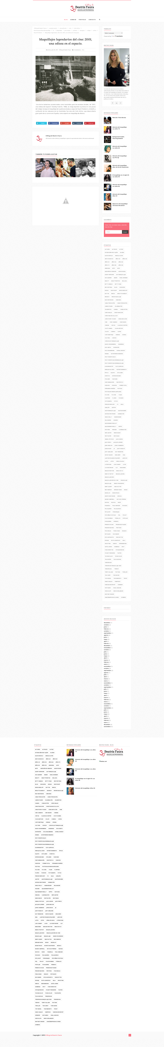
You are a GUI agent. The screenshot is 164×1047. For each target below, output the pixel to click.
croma (124, 334)
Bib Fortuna (108, 287)
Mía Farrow (108, 489)
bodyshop (114, 290)
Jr (114, 448)
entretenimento (122, 369)
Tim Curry (108, 575)
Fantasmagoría (109, 382)
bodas (106, 290)
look (124, 464)
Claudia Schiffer (122, 325)
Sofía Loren (108, 546)
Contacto (92, 19)
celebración (118, 306)
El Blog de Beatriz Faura (54, 136)
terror (116, 569)
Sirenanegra (123, 543)
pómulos (117, 518)
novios (113, 502)
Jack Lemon (119, 439)
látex (112, 461)
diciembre (107, 622)
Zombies (123, 597)
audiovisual (122, 271)
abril (105, 641)
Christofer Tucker (110, 319)
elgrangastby (109, 366)
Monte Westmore (110, 496)
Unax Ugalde (108, 581)
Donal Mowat (121, 350)
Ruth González (115, 540)
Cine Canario (113, 322)
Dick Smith (108, 347)
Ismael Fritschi (109, 439)
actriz (121, 249)
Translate (119, 36)
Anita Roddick (109, 259)
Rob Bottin (119, 537)
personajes (116, 512)
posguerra (108, 521)
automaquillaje (121, 274)
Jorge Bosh (108, 448)
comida (113, 331)
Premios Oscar (109, 524)
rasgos (124, 531)
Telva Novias (117, 559)
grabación (121, 414)
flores (114, 398)
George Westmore (110, 414)
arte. (118, 268)
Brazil (113, 293)
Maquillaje (124, 480)
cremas (118, 334)
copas (119, 331)
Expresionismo (116, 376)
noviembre (107, 647)
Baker (115, 278)
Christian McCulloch (111, 315)
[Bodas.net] (103, 761)
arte (113, 268)
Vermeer (120, 584)
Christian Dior (118, 312)
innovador (117, 433)
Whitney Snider (109, 594)
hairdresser (117, 417)
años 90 (120, 265)
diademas (121, 344)
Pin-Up (125, 515)
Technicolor (109, 556)
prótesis (118, 527)
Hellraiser (108, 420)
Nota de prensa (121, 499)
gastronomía (122, 410)
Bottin (107, 293)
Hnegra (114, 429)
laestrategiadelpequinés (112, 458)
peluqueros (117, 508)
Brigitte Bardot (122, 293)
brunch (107, 296)
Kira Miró (117, 455)
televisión (108, 559)
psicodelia (108, 531)
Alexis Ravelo (109, 255)
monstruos (115, 493)
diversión (116, 347)
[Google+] (120, 103)
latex (106, 461)
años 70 (107, 265)
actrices (114, 249)
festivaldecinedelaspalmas (113, 391)
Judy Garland (109, 452)
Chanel (116, 309)
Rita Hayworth (109, 537)
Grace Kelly (108, 417)
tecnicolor (118, 556)
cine (106, 322)
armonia (107, 268)
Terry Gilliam (109, 572)
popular (125, 518)
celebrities (108, 309)
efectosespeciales (110, 357)
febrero (106, 629)
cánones (118, 300)
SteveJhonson (120, 550)
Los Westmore (109, 467)
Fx (117, 404)
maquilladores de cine (111, 480)
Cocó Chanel (108, 328)
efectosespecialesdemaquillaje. (114, 363)
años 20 (118, 259)
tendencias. (108, 569)
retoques (108, 534)
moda (125, 489)
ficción (107, 395)
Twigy (125, 578)
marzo (106, 660)
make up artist (109, 474)
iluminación (122, 429)
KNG (124, 455)
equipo (113, 372)
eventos (107, 376)
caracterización (110, 303)
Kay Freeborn (119, 452)
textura (117, 572)
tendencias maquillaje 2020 (113, 565)
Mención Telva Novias (119, 117)
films (120, 395)
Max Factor (117, 486)
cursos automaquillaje (112, 341)
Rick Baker (116, 534)
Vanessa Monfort (110, 584)
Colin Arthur (119, 328)
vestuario (108, 588)
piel (119, 515)
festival (119, 388)
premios (116, 521)
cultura (107, 338)
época (106, 372)
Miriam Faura (118, 489)
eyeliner (107, 379)
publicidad (116, 531)
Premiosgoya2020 (121, 524)
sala (123, 540)
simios (115, 543)
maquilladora (120, 474)
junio (105, 627)
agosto (106, 635)
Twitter (43, 123)
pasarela (107, 505)
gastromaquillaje (110, 410)
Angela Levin (119, 255)
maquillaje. (108, 483)
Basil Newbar (123, 278)
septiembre (107, 633)
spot (123, 546)
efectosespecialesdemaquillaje (114, 360)
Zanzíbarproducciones (112, 597)
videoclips (108, 591)
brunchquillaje (116, 296)
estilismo (120, 372)
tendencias (108, 562)
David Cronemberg (110, 344)
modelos (107, 493)
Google (67, 123)
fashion (107, 385)
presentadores (109, 527)
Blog (66, 19)
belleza (124, 281)
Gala (122, 404)
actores (107, 249)
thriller (124, 572)
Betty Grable (109, 284)
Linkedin (79, 123)
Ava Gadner (108, 278)
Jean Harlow (108, 445)
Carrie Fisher (108, 306)
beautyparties (115, 281)
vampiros (117, 581)
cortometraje (109, 334)
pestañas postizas (110, 515)
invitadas (116, 436)
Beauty (107, 281)
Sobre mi (73, 19)
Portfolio (82, 19)
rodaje (107, 540)
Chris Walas (108, 312)
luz (117, 467)
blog (115, 287)
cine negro (123, 322)
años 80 (114, 265)
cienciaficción (122, 319)
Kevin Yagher (109, 455)
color (107, 331)
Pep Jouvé (107, 512)
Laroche (124, 458)
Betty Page (118, 284)
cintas (113, 325)
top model (108, 578)
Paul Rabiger (116, 505)
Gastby (114, 407)
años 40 (107, 262)
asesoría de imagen (110, 271)
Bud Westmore (109, 300)
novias (107, 502)
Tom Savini (116, 575)
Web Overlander (118, 591)
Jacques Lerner (118, 442)
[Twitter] (116, 103)
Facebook (54, 123)
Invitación (108, 436)
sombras (116, 546)
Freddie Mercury (110, 404)
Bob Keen (122, 287)
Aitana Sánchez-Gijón (111, 252)
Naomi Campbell (109, 499)
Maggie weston (109, 471)
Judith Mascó (121, 448)
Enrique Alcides (109, 369)
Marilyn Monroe (119, 483)
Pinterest (91, 123)
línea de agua (120, 461)
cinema (107, 325)
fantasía (114, 379)
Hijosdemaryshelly (110, 426)
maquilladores (109, 477)
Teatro (119, 553)
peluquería (108, 508)
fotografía (108, 401)
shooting (108, 543)
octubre (106, 625)
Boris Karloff (123, 290)
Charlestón (123, 309)
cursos (114, 338)
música (119, 496)
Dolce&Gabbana (109, 350)
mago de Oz (119, 471)
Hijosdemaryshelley (111, 423)
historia (107, 429)
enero (106, 664)
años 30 (124, 259)
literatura (108, 464)
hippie (120, 426)
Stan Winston (109, 550)
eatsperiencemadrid (117, 353)
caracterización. (122, 303)
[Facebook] (112, 103)
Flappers (107, 398)
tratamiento (117, 578)
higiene (115, 420)
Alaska (122, 252)
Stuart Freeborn (110, 553)
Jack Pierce (108, 442)
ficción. (114, 395)
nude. (119, 502)
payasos (124, 505)
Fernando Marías (110, 388)
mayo (105, 639)
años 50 (114, 262)
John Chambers (119, 445)
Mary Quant (108, 486)
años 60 (120, 262)
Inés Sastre (108, 433)
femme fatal (123, 385)
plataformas (109, 518)
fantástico (119, 382)
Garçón (107, 407)
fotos (116, 401)
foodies (121, 398)
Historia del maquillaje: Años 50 (85, 788)
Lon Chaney (117, 464)
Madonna (123, 467)
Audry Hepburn (109, 274)
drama (107, 353)
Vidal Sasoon (117, 588)
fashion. (114, 385)
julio (105, 652)
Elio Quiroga (119, 366)
